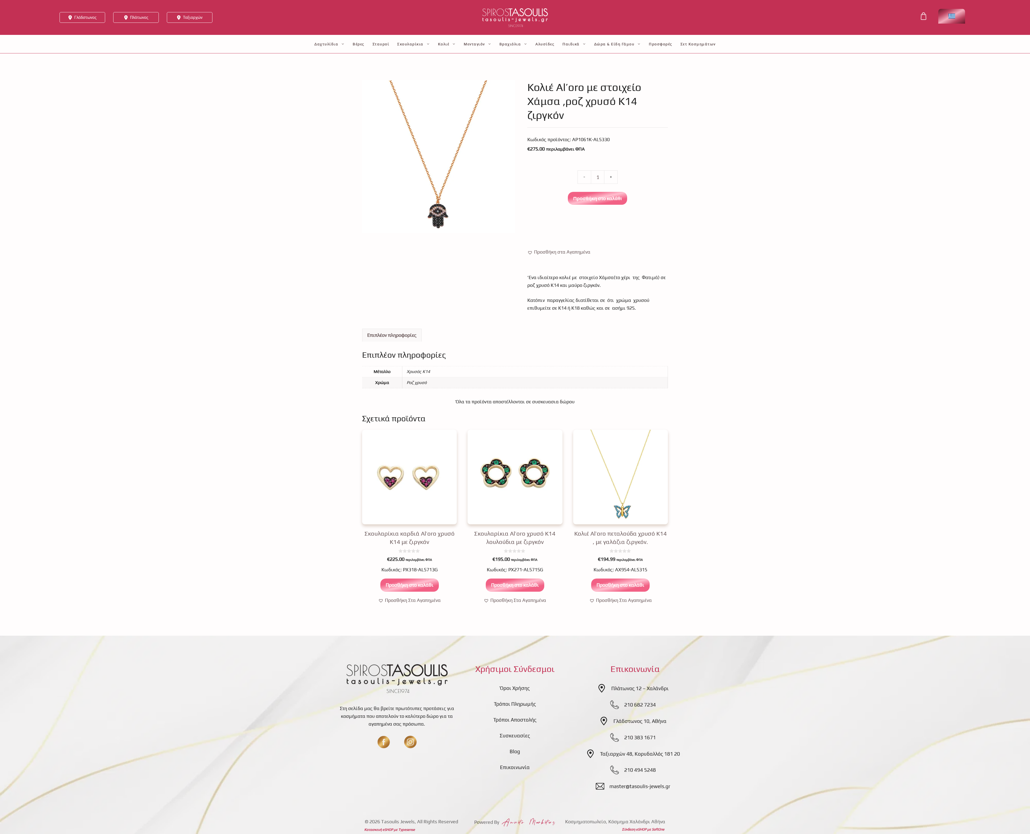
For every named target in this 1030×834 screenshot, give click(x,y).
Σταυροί (381, 44)
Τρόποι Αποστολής (514, 720)
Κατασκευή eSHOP (378, 830)
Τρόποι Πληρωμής (515, 704)
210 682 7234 (640, 705)
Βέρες (359, 44)
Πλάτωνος (139, 17)
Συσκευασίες (515, 735)
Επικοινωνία (515, 767)
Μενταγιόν (474, 44)
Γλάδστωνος (85, 17)
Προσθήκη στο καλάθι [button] (409, 585)
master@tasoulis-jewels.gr (639, 786)
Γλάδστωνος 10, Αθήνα (640, 721)
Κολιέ (444, 44)
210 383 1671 (640, 737)
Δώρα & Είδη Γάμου (614, 44)
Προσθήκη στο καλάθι (597, 198)
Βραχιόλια (510, 44)
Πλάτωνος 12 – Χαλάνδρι (640, 688)
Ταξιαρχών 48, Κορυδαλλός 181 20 (640, 754)
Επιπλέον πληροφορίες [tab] (392, 335)
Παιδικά (571, 44)
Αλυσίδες (544, 44)
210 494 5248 (640, 770)
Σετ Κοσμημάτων (698, 44)
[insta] (410, 742)
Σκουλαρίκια (410, 44)
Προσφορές (660, 44)
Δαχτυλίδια (326, 44)
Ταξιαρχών (193, 17)
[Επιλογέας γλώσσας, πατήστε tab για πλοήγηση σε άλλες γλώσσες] (951, 16)
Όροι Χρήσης (515, 688)
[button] (558, 252)
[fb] (383, 742)
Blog (515, 751)
